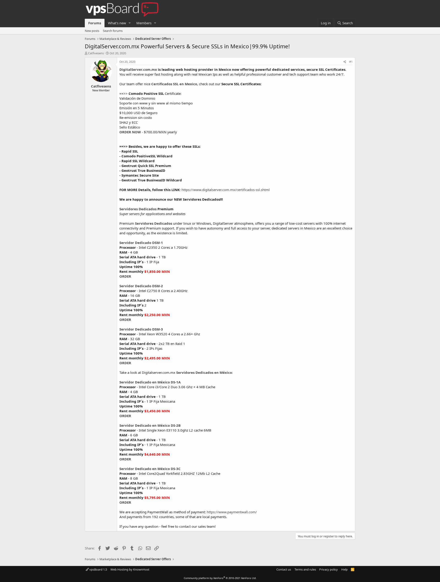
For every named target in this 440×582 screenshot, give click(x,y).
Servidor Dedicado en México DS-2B (150, 425)
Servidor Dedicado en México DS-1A (150, 382)
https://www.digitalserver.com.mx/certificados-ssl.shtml (226, 189)
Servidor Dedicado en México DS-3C (150, 468)
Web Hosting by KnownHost (129, 569)
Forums (94, 23)
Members (143, 23)
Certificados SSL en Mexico (174, 84)
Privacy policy (328, 569)
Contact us (283, 569)
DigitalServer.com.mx (138, 69)
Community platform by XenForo (220, 578)
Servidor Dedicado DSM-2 (141, 286)
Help (344, 569)
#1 (351, 62)
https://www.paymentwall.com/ (232, 512)
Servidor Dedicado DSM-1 (141, 242)
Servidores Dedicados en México (204, 372)
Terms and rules (305, 569)
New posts (92, 31)
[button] (129, 23)
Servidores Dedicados (138, 209)
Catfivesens (96, 53)
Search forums (113, 31)
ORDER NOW (130, 132)
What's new (117, 23)
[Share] (345, 62)
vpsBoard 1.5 (98, 569)
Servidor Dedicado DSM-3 (141, 329)
